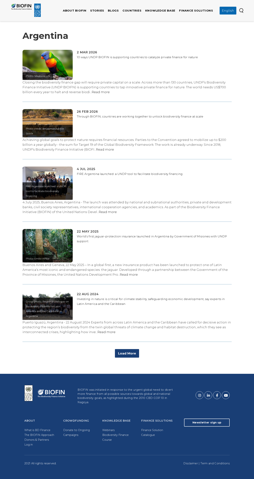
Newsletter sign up (206, 422)
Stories (97, 10)
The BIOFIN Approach (39, 435)
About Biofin (74, 10)
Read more (101, 92)
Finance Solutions (196, 10)
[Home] (26, 10)
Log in (28, 444)
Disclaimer (190, 463)
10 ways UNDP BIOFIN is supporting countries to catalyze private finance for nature (137, 57)
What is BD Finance (37, 430)
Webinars (108, 430)
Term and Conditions (215, 463)
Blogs (113, 10)
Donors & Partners (36, 439)
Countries (132, 10)
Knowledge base (160, 10)
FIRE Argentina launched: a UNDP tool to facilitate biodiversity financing (130, 174)
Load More (127, 353)
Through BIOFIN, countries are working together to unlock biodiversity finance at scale (140, 116)
